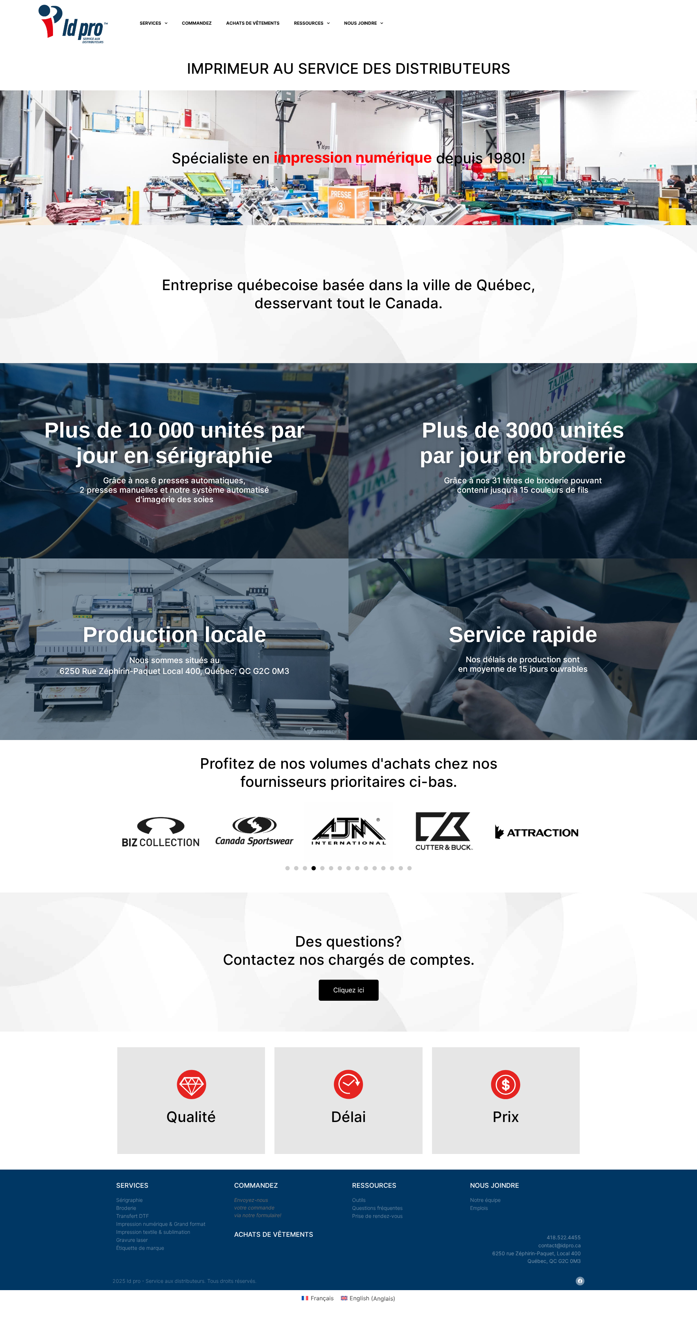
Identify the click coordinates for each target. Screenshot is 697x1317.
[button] (287, 868)
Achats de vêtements (253, 23)
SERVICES (150, 23)
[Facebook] (580, 1281)
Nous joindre (360, 23)
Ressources (308, 23)
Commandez (197, 23)
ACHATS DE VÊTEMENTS (273, 1234)
